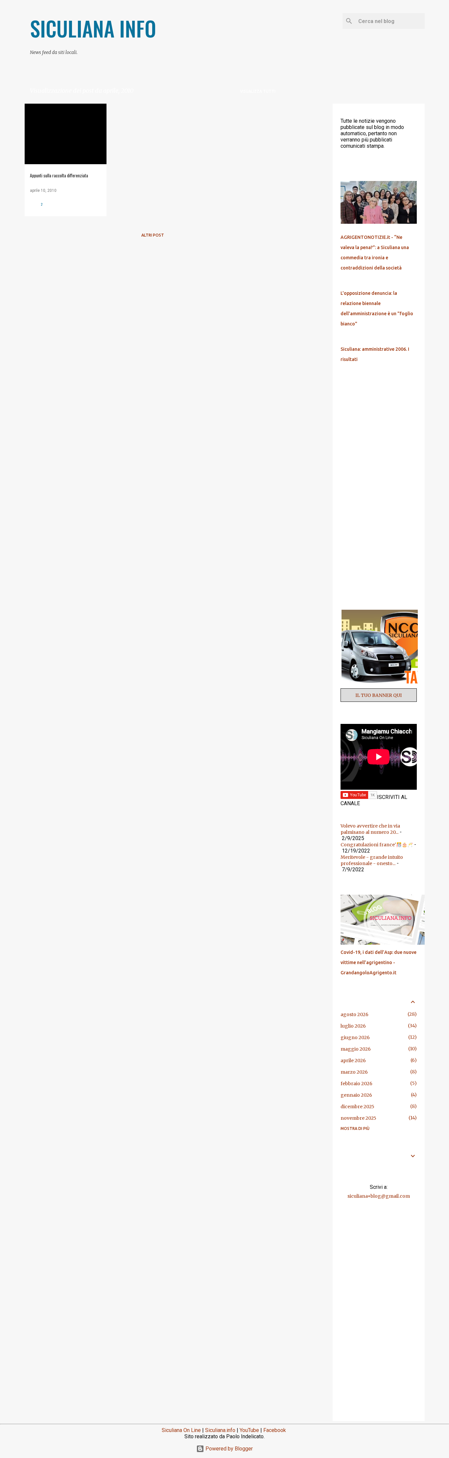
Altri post (152, 235)
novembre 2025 (358, 1118)
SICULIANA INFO (93, 28)
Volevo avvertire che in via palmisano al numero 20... (370, 829)
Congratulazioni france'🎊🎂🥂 (377, 845)
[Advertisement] (307, 202)
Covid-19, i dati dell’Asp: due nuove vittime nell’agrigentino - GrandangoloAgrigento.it (378, 962)
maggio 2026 (356, 1049)
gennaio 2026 (356, 1095)
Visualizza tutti (257, 91)
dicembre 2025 (357, 1107)
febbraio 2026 (356, 1084)
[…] (381, 685)
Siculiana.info (220, 1430)
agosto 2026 (354, 1014)
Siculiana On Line (181, 1430)
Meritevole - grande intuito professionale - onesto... (372, 860)
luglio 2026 (353, 1026)
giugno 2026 (355, 1037)
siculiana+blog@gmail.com (378, 1196)
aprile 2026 (353, 1060)
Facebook (274, 1430)
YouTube (249, 1430)
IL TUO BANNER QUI (378, 695)
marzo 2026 (354, 1072)
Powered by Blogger (228, 1448)
